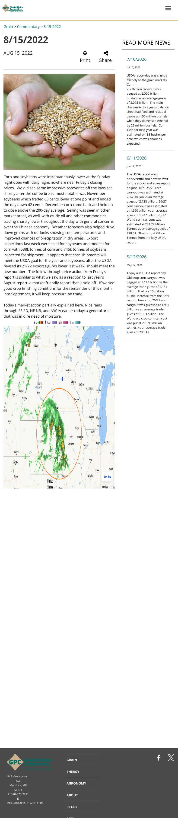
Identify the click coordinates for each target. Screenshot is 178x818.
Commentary (28, 26)
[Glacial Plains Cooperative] (11, 8)
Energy (73, 772)
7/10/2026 (136, 59)
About (72, 795)
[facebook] (158, 758)
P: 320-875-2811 (18, 794)
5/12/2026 (136, 257)
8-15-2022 (52, 26)
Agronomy (76, 783)
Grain (8, 26)
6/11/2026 (136, 158)
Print (85, 60)
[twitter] (171, 758)
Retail (72, 807)
